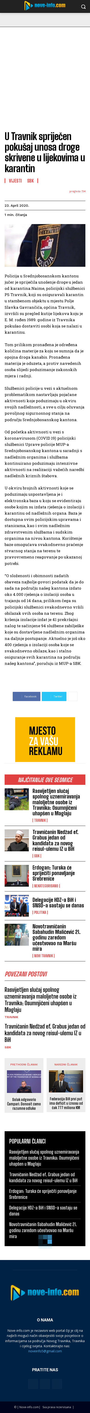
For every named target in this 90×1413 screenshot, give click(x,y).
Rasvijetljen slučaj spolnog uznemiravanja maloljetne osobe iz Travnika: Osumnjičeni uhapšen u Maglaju (56, 802)
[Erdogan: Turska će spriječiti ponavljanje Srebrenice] (17, 876)
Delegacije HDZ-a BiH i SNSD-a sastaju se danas (58, 903)
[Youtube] (57, 1384)
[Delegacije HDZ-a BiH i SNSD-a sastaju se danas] (17, 906)
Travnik (40, 820)
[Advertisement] (45, 74)
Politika (40, 912)
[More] (73, 696)
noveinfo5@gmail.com (45, 1351)
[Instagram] (45, 1384)
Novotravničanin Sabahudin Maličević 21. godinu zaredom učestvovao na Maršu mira (57, 937)
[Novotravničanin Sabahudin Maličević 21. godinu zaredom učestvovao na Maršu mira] (17, 935)
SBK (36, 856)
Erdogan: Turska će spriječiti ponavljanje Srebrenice (54, 873)
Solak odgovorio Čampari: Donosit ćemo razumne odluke (24, 1103)
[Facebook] (33, 1384)
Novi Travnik (43, 956)
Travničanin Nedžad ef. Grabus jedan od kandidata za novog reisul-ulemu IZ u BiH (55, 840)
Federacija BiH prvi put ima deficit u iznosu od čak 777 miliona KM (66, 1103)
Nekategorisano (46, 886)
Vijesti (15, 180)
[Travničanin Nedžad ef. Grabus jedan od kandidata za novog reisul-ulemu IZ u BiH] (17, 840)
